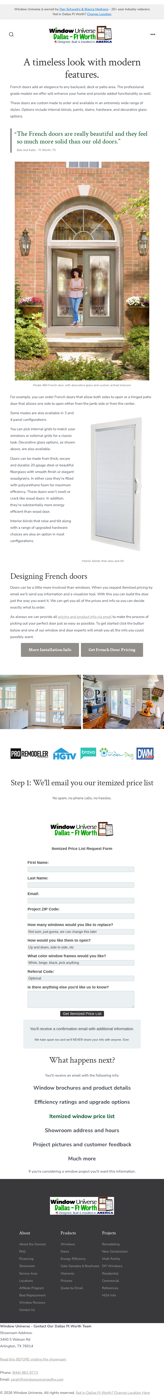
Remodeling (111, 1244)
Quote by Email (72, 1288)
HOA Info (109, 1295)
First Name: (38, 862)
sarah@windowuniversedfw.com (37, 1379)
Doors (65, 1251)
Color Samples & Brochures (80, 1266)
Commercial (110, 1280)
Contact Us (27, 1309)
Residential (110, 1273)
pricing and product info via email (85, 616)
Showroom (27, 1266)
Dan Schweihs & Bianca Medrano (84, 9)
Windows (68, 1244)
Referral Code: (41, 971)
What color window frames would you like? (67, 956)
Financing (26, 1259)
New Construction (115, 1251)
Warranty (67, 1273)
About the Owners (32, 1244)
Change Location (99, 14)
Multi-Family (111, 1259)
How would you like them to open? (59, 940)
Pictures (66, 1280)
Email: (33, 894)
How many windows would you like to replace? (70, 925)
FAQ (22, 1251)
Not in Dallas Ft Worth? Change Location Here (113, 1392)
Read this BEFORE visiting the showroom (33, 1359)
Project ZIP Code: (44, 909)
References (110, 1288)
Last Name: (38, 878)
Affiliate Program (31, 1288)
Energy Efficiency (73, 1259)
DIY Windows (112, 1266)
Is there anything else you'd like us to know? (68, 987)
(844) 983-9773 (25, 1372)
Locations (26, 1280)
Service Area (28, 1273)
